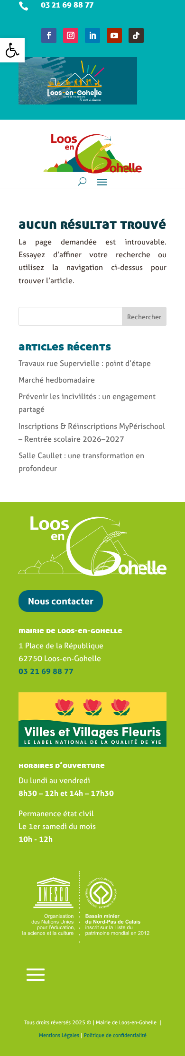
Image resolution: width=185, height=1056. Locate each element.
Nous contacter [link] (60, 600)
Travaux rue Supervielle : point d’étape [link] (84, 363)
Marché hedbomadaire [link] (56, 380)
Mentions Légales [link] (59, 1035)
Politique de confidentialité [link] (115, 1035)
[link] (12, 50)
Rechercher (144, 316)
